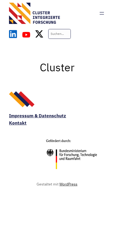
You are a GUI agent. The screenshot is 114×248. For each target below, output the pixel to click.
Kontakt (18, 123)
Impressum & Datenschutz (37, 116)
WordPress (68, 184)
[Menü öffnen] (102, 13)
